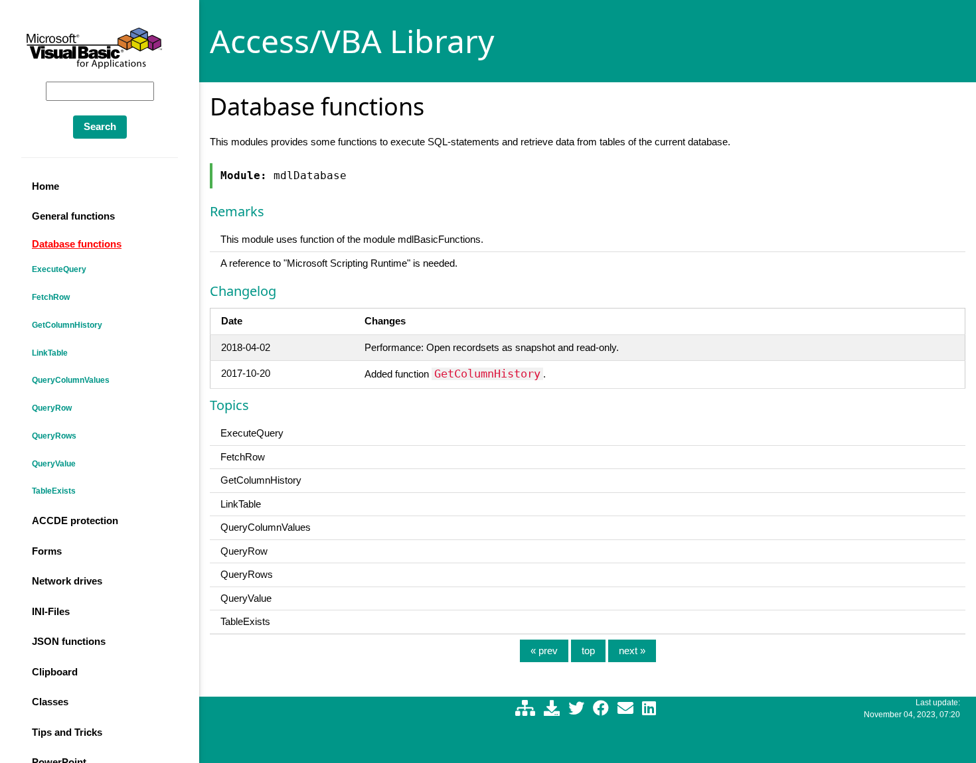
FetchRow (51, 297)
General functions (73, 216)
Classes (50, 701)
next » (632, 650)
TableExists (54, 491)
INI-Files (51, 611)
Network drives (67, 581)
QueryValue (54, 463)
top (588, 650)
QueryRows (54, 436)
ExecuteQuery (59, 269)
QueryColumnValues (71, 380)
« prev (544, 650)
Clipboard (55, 671)
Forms (47, 551)
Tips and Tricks (67, 732)
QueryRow (52, 408)
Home (45, 186)
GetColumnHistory (67, 325)
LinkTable (50, 353)
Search (100, 126)
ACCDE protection (75, 520)
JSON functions (69, 641)
